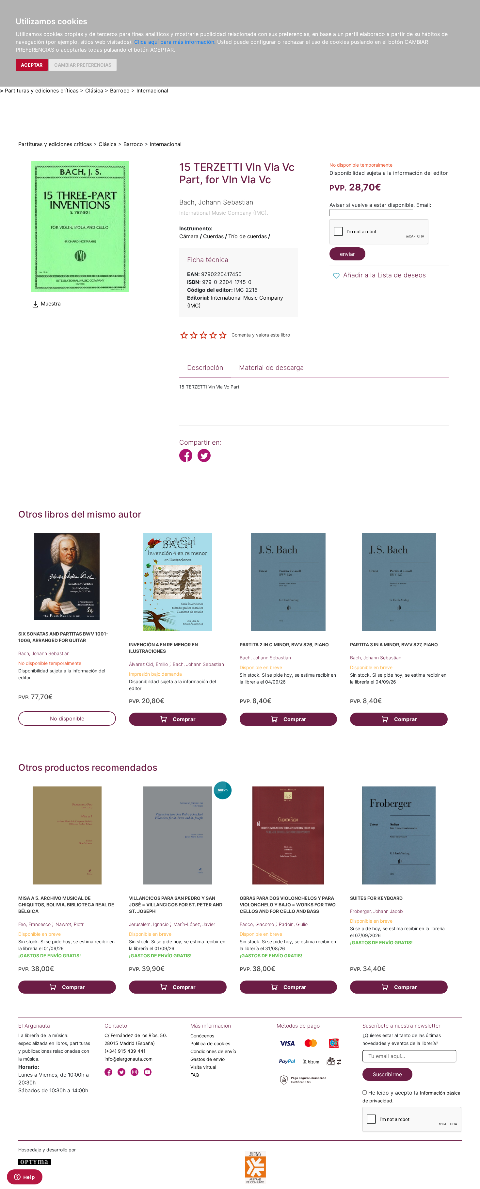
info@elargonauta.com (128, 1059)
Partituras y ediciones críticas (41, 90)
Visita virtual (203, 1067)
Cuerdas (213, 236)
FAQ (194, 1075)
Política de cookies (210, 1043)
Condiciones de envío (213, 1051)
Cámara (189, 236)
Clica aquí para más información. (175, 42)
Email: (423, 205)
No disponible (67, 718)
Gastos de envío (207, 1059)
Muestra (50, 303)
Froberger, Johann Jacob (376, 911)
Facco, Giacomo (257, 924)
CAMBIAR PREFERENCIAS (82, 65)
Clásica (94, 90)
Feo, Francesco (35, 924)
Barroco (120, 90)
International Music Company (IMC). (223, 212)
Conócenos (202, 1035)
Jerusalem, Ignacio (149, 924)
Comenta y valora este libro (261, 335)
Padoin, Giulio (293, 924)
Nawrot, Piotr (70, 924)
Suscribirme (387, 1074)
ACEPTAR (31, 65)
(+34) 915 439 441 (125, 1051)
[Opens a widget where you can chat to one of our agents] (24, 1177)
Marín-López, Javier (194, 924)
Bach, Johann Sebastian (44, 653)
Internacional (152, 90)
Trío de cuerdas (247, 236)
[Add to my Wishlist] (336, 275)
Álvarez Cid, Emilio (149, 664)
